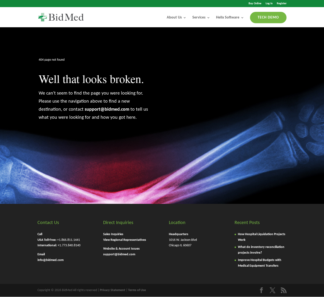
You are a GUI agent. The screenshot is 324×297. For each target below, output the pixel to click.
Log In (269, 3)
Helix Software (227, 17)
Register (282, 3)
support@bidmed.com (107, 109)
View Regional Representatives (124, 240)
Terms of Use (137, 290)
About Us (174, 17)
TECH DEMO (268, 17)
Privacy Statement (112, 290)
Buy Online (255, 3)
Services (198, 17)
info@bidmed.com (50, 260)
